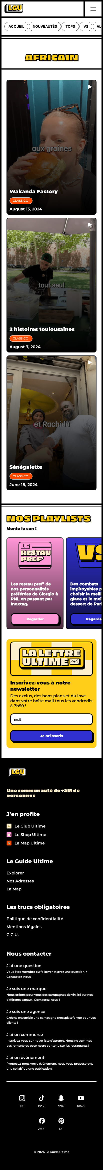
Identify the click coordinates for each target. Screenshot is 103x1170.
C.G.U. (12, 934)
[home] (14, 8)
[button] (93, 8)
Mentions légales (24, 926)
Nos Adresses (20, 881)
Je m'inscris (51, 736)
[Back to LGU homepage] (16, 773)
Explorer (15, 873)
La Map (14, 889)
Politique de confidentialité (34, 918)
